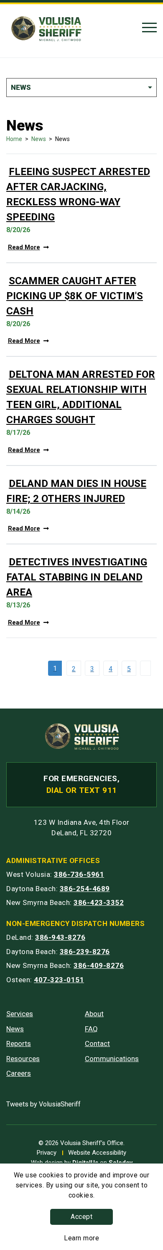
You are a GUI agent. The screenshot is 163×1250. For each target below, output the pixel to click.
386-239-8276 (85, 951)
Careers (18, 1073)
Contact (97, 1043)
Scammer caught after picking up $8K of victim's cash (74, 296)
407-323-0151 (59, 979)
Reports (18, 1043)
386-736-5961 (79, 874)
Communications (112, 1058)
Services (19, 1013)
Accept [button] (81, 1217)
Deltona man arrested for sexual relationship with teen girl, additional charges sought (80, 397)
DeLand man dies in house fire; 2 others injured (76, 491)
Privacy (46, 1152)
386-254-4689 (85, 888)
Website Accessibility (97, 1152)
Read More (24, 247)
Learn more (81, 1238)
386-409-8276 (99, 965)
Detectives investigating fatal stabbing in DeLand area (76, 577)
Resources (23, 1058)
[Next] (147, 668)
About (94, 1013)
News (38, 139)
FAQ (91, 1029)
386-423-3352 (99, 902)
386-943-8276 (60, 937)
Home (14, 139)
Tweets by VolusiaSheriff (43, 1104)
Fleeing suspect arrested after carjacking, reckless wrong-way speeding (78, 194)
